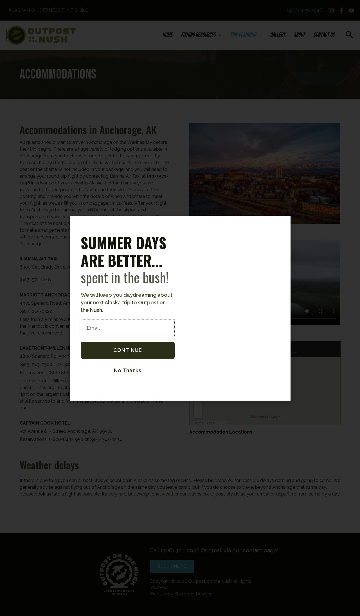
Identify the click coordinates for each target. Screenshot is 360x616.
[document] (180, 308)
